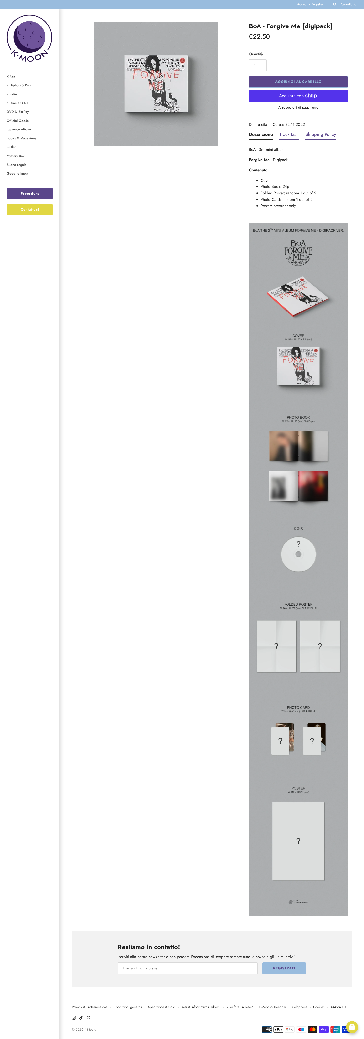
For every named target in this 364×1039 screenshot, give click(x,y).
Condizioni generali (128, 1006)
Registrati (284, 968)
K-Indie (12, 94)
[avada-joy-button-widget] (352, 1027)
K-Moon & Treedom (272, 1006)
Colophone (299, 1006)
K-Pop (11, 76)
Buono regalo (16, 164)
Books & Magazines (21, 138)
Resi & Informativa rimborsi (200, 1006)
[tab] (261, 135)
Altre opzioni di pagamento (298, 107)
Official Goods (18, 120)
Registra (317, 4)
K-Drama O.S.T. (18, 102)
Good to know (17, 173)
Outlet (11, 146)
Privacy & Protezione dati (90, 1006)
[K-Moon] (29, 38)
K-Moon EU (338, 1006)
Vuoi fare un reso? (239, 1006)
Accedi (302, 4)
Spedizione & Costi (161, 1006)
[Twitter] (89, 1018)
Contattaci (30, 209)
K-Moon (89, 1029)
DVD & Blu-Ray (18, 111)
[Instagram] (74, 1018)
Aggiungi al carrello (298, 81)
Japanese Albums (19, 129)
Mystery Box (15, 155)
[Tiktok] (81, 1018)
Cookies (318, 1006)
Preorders (30, 193)
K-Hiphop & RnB (19, 85)
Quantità (256, 54)
